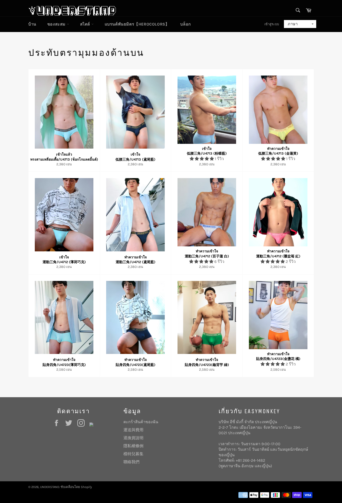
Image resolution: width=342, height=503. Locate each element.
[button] (202, 158)
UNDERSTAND (49, 487)
